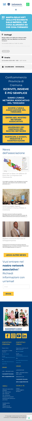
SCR (27, 417)
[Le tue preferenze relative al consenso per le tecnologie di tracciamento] (29, 418)
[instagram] (13, 335)
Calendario (9, 67)
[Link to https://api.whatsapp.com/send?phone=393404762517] (27, 4)
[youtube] (18, 335)
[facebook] (7, 335)
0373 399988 (20, 351)
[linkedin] (24, 335)
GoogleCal (19, 67)
